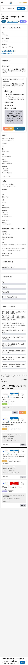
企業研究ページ (6, 53)
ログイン (19, 129)
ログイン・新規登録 (23, 2)
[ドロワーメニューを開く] (2, 2)
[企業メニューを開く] (5, 394)
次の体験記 (24, 380)
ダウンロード (21, 8)
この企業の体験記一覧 (8, 51)
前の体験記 (4, 381)
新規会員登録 (8, 129)
